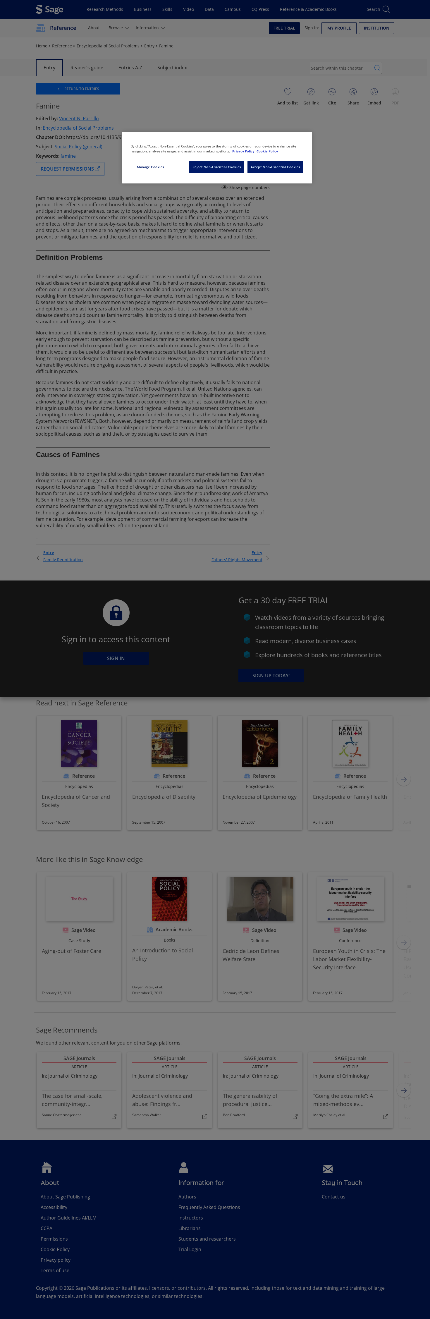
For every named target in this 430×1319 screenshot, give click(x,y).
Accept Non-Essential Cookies (275, 167)
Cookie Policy (267, 151)
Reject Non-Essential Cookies (216, 167)
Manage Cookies (150, 167)
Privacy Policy (243, 151)
